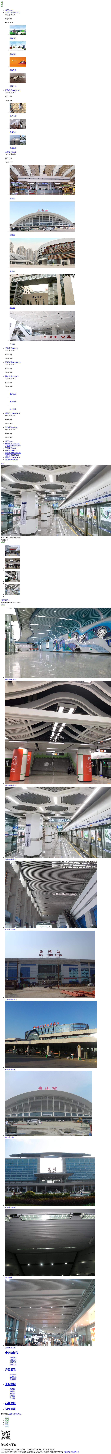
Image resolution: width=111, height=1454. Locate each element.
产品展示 (10, 1369)
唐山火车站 (9, 1137)
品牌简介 (13, 1358)
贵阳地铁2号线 (10, 859)
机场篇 (12, 1389)
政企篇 (12, 1398)
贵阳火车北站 (10, 1347)
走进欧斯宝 (11, 1352)
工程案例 (10, 1384)
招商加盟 (10, 1409)
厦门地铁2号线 (10, 785)
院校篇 (12, 1396)
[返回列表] (5, 600)
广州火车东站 (10, 929)
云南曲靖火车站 (11, 999)
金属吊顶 (13, 1377)
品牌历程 (13, 1360)
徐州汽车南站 (10, 1069)
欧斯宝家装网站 (15, 1414)
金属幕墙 (13, 1379)
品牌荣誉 (13, 1362)
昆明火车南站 (10, 1207)
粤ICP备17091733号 (71, 1452)
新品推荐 (13, 1374)
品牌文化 (13, 1364)
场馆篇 (12, 1394)
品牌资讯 (10, 1403)
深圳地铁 (8, 1277)
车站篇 (12, 1391)
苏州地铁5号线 (10, 679)
